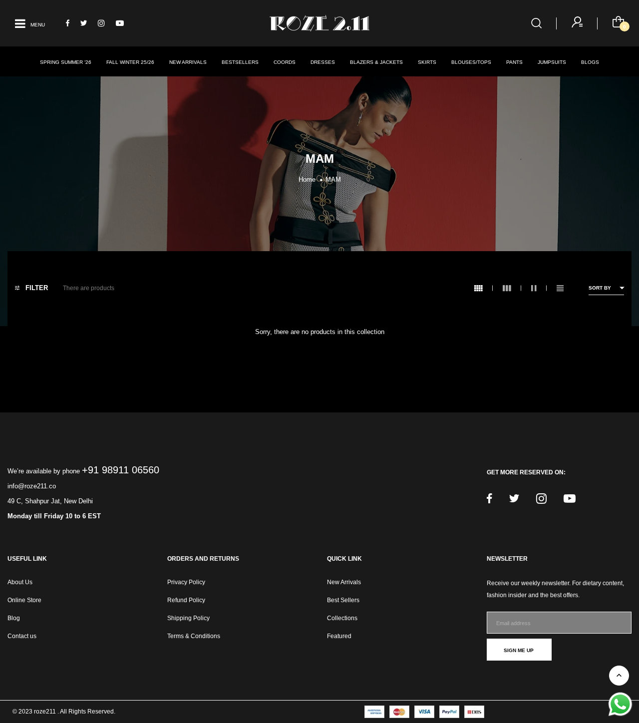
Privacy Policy (186, 582)
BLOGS (590, 62)
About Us (19, 582)
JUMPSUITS (552, 62)
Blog (13, 618)
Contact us (21, 636)
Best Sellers (343, 600)
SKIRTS (427, 62)
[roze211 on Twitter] (83, 23)
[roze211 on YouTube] (120, 23)
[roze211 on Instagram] (101, 23)
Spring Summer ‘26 (65, 62)
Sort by (600, 288)
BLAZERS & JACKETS (376, 62)
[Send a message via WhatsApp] (620, 704)
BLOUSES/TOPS (471, 62)
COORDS (285, 62)
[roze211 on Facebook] (67, 23)
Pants (514, 62)
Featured (339, 636)
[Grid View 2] (539, 288)
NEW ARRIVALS (188, 62)
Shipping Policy (188, 618)
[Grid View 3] (512, 288)
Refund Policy (186, 600)
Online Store (24, 600)
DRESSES (323, 62)
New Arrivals (344, 582)
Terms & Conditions (193, 636)
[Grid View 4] (483, 288)
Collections (342, 618)
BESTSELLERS (240, 62)
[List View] (565, 288)
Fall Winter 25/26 (130, 62)
